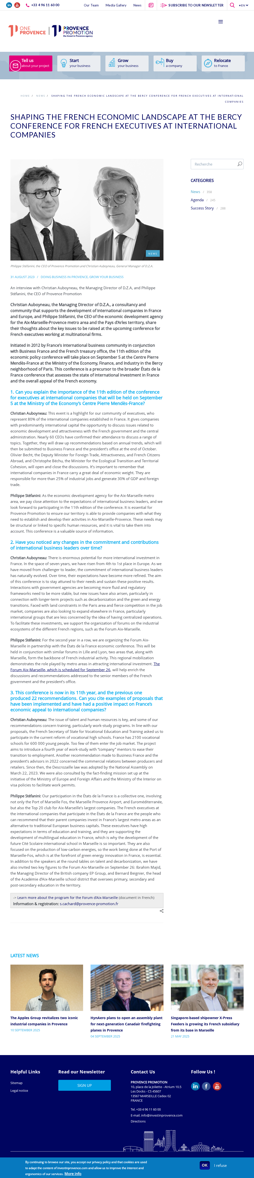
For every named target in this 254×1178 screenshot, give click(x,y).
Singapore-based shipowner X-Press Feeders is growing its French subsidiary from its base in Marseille (205, 1024)
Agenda (198, 199)
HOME (25, 95)
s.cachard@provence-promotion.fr (89, 903)
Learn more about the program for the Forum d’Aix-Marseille (67, 897)
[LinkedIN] (196, 1086)
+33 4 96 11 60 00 (148, 1109)
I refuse (220, 1165)
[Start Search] (240, 164)
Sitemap (16, 1083)
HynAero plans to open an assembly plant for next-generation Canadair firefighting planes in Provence (126, 1024)
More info (72, 1173)
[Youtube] (218, 1086)
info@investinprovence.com (162, 1115)
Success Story (202, 207)
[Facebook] (207, 1086)
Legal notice (19, 1090)
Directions (138, 1121)
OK (205, 1165)
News (195, 191)
